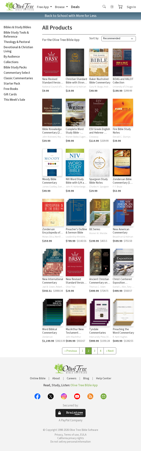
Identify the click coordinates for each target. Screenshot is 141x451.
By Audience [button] (12, 56)
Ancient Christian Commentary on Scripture (99, 282)
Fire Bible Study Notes (122, 131)
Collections (11, 62)
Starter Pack (12, 83)
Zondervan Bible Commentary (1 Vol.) (122, 182)
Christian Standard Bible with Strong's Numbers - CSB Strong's (77, 84)
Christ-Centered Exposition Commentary (122, 282)
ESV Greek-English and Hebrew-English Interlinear (99, 132)
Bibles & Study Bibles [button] (17, 27)
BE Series (94, 229)
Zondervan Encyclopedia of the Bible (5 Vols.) (52, 232)
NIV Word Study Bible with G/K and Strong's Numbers (76, 182)
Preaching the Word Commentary (123, 331)
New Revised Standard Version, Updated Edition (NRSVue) (52, 84)
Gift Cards (10, 94)
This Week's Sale (14, 100)
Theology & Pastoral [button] (17, 42)
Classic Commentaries (18, 78)
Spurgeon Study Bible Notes (98, 181)
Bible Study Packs (15, 67)
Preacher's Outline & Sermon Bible (76, 231)
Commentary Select (17, 73)
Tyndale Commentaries (97, 331)
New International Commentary (52, 281)
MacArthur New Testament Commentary (75, 332)
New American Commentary (121, 231)
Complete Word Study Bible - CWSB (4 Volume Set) (75, 134)
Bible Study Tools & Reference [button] (16, 34)
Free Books (11, 89)
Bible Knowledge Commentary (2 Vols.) (52, 132)
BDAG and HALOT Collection (123, 81)
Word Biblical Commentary (49, 331)
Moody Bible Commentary (49, 181)
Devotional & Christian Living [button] (18, 49)
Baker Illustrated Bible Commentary (99, 81)
